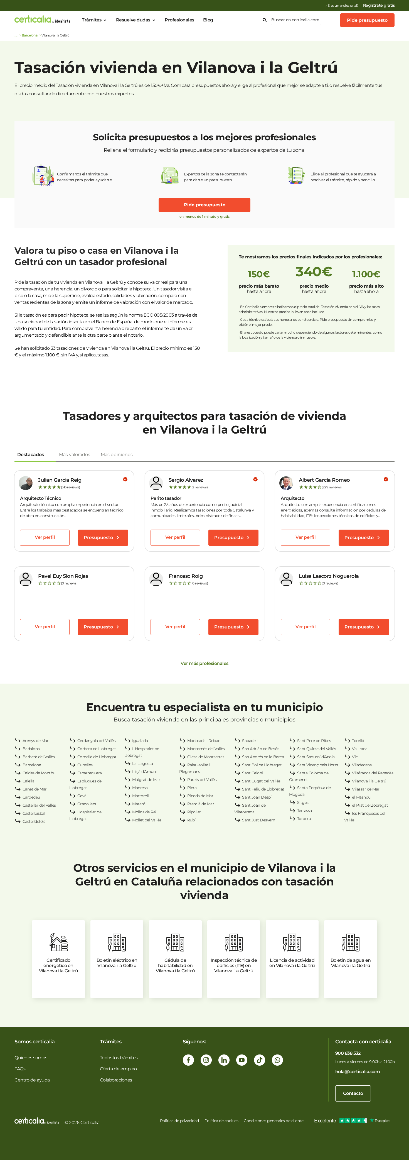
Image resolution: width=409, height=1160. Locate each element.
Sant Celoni (252, 772)
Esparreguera (89, 772)
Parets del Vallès (202, 779)
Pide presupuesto (367, 20)
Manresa (140, 787)
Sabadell (249, 740)
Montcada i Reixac (203, 740)
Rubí (191, 820)
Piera (192, 787)
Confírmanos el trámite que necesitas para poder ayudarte (84, 177)
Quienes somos (30, 1057)
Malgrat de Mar (146, 779)
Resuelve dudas (133, 20)
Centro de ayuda (32, 1080)
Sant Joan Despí (257, 797)
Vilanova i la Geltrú (369, 781)
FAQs (19, 1068)
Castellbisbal (34, 813)
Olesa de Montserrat (205, 756)
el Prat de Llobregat (370, 805)
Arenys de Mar (36, 740)
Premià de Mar (200, 803)
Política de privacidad (179, 1120)
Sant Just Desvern (258, 820)
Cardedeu (31, 797)
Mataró (138, 803)
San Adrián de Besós (260, 748)
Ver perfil (45, 537)
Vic (355, 756)
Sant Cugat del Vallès (261, 781)
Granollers (86, 803)
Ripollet (194, 811)
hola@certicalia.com (357, 1071)
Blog (208, 20)
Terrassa (304, 810)
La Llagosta (142, 763)
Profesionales (179, 20)
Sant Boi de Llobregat (262, 764)
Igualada (140, 740)
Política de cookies (221, 1120)
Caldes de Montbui (39, 772)
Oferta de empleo (118, 1068)
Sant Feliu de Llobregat (263, 789)
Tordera (304, 818)
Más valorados (74, 454)
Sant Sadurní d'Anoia (316, 756)
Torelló (358, 740)
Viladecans (361, 764)
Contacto (353, 1093)
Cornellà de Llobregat (97, 756)
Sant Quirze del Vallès (316, 748)
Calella (29, 781)
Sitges (303, 802)
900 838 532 (348, 1053)
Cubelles (85, 764)
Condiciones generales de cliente (273, 1120)
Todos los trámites (119, 1057)
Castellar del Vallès (39, 805)
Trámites (91, 20)
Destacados (30, 454)
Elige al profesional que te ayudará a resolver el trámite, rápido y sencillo (343, 177)
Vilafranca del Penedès (372, 772)
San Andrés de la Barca (263, 756)
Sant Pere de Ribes (314, 740)
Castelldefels (34, 821)
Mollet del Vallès (146, 820)
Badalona (31, 748)
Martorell (140, 795)
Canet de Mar (35, 789)
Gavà (82, 795)
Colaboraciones (116, 1080)
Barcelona (30, 35)
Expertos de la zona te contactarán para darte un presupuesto (215, 177)
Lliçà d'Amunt (144, 771)
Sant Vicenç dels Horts (317, 764)
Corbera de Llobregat (96, 748)
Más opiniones (117, 454)
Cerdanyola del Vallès (96, 740)
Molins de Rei (144, 811)
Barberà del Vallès (39, 756)
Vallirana (360, 748)
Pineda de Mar (200, 795)
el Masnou (361, 797)
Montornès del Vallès (206, 748)
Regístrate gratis (379, 5)
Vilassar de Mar (366, 789)
